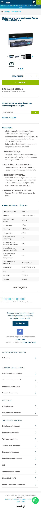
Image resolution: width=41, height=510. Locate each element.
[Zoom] (11, 56)
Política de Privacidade (11, 386)
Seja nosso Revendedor (11, 413)
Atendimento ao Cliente (13, 368)
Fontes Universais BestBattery (14, 485)
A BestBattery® (8, 406)
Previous (7, 56)
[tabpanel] (12, 55)
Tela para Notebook (9, 439)
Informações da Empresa (14, 352)
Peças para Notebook (10, 452)
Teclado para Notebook (11, 445)
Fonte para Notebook (10, 432)
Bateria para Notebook (11, 426)
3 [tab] (22, 68)
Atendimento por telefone (12, 373)
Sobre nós (6, 358)
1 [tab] (18, 68)
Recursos (7, 401)
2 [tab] (20, 68)
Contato (8, 499)
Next (32, 56)
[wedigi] (20, 506)
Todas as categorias (12, 420)
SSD (4, 465)
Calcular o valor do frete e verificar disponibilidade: (16, 112)
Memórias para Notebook (12, 458)
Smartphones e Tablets (11, 471)
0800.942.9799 (29, 342)
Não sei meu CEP (9, 118)
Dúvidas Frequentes (10, 393)
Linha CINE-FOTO (9, 478)
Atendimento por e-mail (11, 380)
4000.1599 (20, 339)
